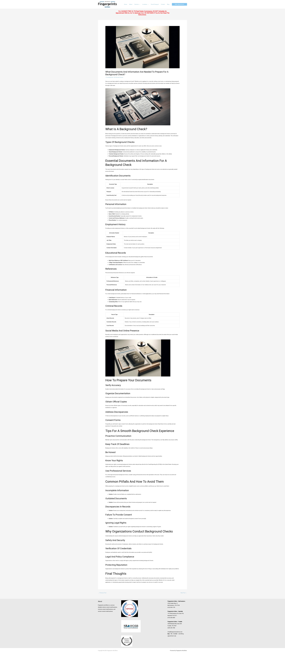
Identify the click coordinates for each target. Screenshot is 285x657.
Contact (163, 4)
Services (136, 4)
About (130, 4)
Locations (144, 4)
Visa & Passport (155, 4)
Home (125, 4)
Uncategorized (109, 77)
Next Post (184, 592)
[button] (179, 4)
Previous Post (102, 592)
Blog (168, 4)
